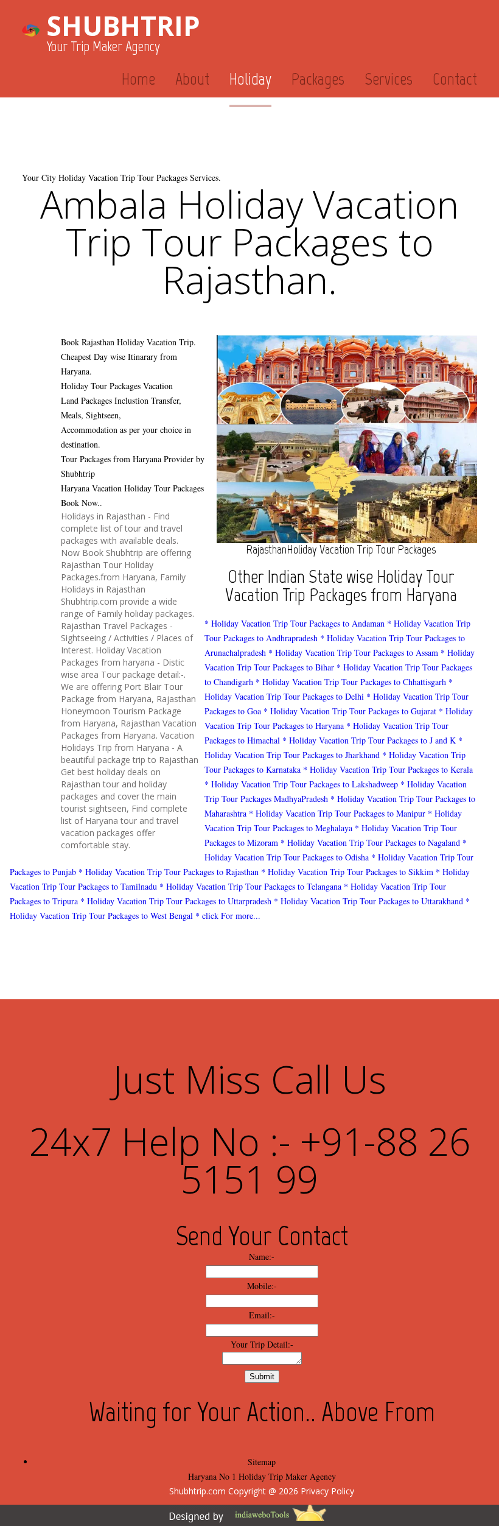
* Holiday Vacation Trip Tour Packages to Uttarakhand (368, 901)
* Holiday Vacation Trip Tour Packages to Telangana (250, 886)
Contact (455, 79)
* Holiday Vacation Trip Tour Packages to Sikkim (347, 871)
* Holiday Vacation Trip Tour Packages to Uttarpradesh (175, 901)
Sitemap (262, 1462)
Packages (317, 79)
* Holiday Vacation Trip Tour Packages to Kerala (388, 769)
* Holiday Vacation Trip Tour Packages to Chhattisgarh (351, 681)
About (192, 79)
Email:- (262, 1315)
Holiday (250, 79)
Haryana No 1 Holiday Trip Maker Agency (262, 1476)
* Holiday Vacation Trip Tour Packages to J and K (369, 740)
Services (389, 79)
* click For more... (227, 915)
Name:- (261, 1256)
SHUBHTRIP (123, 25)
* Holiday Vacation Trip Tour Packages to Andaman (294, 623)
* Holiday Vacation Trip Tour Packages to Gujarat (349, 711)
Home (138, 79)
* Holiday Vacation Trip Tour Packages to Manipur (337, 813)
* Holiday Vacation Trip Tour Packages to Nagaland (370, 842)
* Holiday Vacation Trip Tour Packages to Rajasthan (169, 871)
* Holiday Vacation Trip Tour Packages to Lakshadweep (301, 784)
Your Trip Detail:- (262, 1344)
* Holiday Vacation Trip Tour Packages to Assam (353, 652)
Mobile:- (262, 1286)
